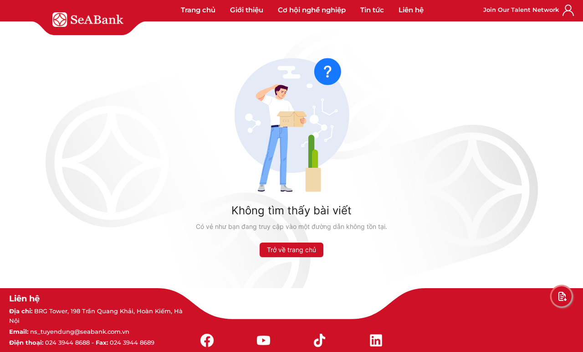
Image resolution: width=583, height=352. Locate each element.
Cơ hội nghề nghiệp (312, 9)
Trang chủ (198, 9)
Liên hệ (411, 9)
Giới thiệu (246, 9)
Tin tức (372, 9)
